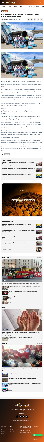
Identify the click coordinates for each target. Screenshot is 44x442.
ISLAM (2, 433)
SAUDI (21, 6)
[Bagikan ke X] (31, 19)
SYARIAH (15, 6)
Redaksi (34, 428)
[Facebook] (23, 416)
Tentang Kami (35, 426)
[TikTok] (27, 416)
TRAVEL (30, 6)
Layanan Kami (35, 430)
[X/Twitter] (20, 416)
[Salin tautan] (41, 19)
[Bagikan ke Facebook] (28, 19)
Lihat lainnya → (39, 160)
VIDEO (11, 433)
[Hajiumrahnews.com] (10, 2)
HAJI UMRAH (3, 6)
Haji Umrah (4, 11)
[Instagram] (17, 416)
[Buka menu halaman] (2, 2)
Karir (34, 437)
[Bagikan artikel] (38, 19)
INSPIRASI (12, 431)
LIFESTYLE (37, 6)
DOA (26, 6)
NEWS (10, 6)
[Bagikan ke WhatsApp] (35, 19)
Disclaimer (35, 439)
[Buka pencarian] (41, 2)
